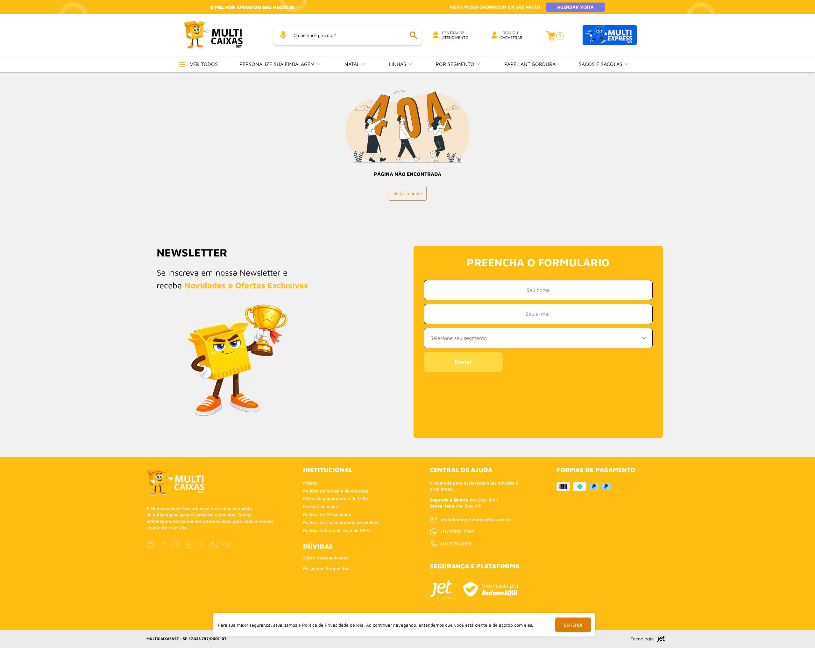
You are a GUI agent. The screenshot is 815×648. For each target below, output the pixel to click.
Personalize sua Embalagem (277, 64)
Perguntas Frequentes (326, 568)
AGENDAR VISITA (575, 7)
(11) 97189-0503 (457, 531)
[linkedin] (189, 544)
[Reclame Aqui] (491, 589)
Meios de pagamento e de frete (335, 498)
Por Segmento (456, 64)
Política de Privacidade (327, 514)
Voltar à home (407, 193)
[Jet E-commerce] (443, 590)
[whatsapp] (214, 544)
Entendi (573, 625)
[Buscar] (413, 35)
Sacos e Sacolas (601, 64)
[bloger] (150, 544)
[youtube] (227, 544)
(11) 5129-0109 (456, 543)
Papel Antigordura (530, 64)
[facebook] (163, 544)
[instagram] (176, 544)
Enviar (463, 361)
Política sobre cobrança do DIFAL (337, 530)
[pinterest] (201, 544)
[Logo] (221, 35)
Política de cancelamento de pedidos (341, 522)
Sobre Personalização (325, 557)
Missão (310, 483)
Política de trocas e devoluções (335, 490)
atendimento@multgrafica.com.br (476, 519)
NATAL (352, 64)
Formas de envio (320, 506)
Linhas (398, 64)
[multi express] (610, 35)
